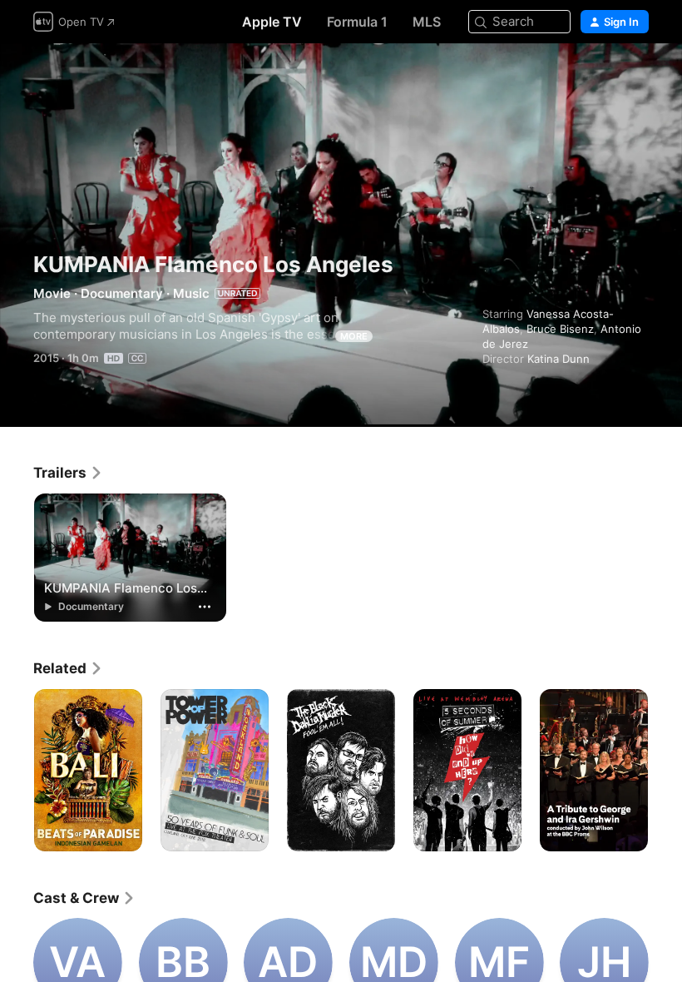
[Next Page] (665, 770)
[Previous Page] (16, 770)
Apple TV (272, 21)
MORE (354, 336)
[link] (68, 473)
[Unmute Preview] (637, 76)
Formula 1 (357, 21)
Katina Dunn (558, 358)
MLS (427, 21)
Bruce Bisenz (560, 328)
